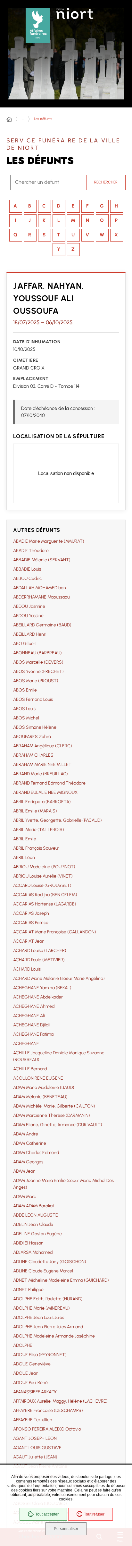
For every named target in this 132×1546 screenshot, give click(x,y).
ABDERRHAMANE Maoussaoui (41, 597)
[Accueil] (9, 119)
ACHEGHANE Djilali (31, 1025)
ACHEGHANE (26, 1043)
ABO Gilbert (25, 643)
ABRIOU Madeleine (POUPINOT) (44, 867)
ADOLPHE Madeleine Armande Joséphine (54, 1336)
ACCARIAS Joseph (31, 913)
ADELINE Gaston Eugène (37, 1233)
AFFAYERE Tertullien (32, 1420)
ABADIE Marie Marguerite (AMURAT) (48, 541)
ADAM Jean (24, 1171)
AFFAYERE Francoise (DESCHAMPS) (48, 1410)
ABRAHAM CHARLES (33, 755)
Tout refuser (94, 1514)
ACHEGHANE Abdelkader (38, 997)
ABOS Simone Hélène (34, 727)
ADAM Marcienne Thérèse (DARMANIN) (51, 1115)
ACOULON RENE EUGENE (38, 1078)
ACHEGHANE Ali (29, 1015)
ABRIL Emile (24, 839)
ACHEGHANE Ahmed (33, 1006)
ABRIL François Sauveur (36, 848)
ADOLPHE (22, 1345)
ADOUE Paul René (30, 1382)
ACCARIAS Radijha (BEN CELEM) (45, 894)
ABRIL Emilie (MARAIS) (35, 811)
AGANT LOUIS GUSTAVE (37, 1447)
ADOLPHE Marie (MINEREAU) (41, 1308)
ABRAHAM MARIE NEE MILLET (42, 764)
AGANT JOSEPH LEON (35, 1438)
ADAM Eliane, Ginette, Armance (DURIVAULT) (57, 1124)
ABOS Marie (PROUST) (35, 681)
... (23, 119)
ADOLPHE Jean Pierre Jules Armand (48, 1326)
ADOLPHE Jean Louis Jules (38, 1317)
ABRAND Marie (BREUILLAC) (40, 774)
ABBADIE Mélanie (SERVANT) (41, 560)
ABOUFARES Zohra (32, 736)
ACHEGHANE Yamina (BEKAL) (42, 987)
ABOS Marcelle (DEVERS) (38, 662)
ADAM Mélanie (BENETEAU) (40, 1097)
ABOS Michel (26, 718)
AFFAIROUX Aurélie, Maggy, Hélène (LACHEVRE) (60, 1401)
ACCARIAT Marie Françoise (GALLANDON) (54, 932)
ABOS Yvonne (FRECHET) (38, 671)
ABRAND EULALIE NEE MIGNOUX (45, 792)
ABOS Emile (25, 690)
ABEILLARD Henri (29, 634)
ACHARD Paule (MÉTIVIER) (39, 960)
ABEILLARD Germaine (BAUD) (42, 625)
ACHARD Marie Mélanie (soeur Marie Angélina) (59, 978)
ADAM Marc (24, 1196)
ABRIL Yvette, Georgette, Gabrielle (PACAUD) (57, 820)
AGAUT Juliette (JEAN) (35, 1457)
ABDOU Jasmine (29, 606)
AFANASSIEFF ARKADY (35, 1392)
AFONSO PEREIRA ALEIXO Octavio (47, 1429)
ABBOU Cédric (27, 578)
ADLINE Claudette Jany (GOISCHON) (49, 1261)
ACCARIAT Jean (29, 941)
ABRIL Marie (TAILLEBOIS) (38, 829)
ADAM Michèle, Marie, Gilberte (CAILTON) (54, 1106)
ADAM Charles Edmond (36, 1152)
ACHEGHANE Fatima (33, 1034)
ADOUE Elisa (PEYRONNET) (40, 1354)
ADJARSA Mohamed (33, 1252)
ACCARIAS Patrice (30, 922)
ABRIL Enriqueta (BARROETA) (42, 801)
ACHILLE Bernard (30, 1069)
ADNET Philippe (28, 1289)
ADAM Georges (28, 1162)
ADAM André (25, 1134)
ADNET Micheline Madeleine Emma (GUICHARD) (61, 1280)
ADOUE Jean (25, 1373)
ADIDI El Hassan (28, 1243)
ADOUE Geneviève (32, 1364)
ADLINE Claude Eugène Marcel (43, 1271)
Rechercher (106, 182)
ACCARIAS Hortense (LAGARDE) (44, 904)
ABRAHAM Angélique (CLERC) (42, 746)
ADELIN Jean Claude (33, 1224)
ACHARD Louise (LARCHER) (39, 950)
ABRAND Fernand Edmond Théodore (49, 783)
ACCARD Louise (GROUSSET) (42, 885)
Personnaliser (66, 1528)
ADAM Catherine (29, 1143)
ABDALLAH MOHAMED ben (39, 587)
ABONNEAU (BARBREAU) (37, 653)
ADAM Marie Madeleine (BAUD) (43, 1087)
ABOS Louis (24, 708)
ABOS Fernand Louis (33, 699)
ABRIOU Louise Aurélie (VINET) (43, 876)
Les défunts (43, 119)
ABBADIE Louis (27, 569)
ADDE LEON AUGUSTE (35, 1215)
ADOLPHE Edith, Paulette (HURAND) (48, 1299)
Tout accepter (47, 1514)
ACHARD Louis (27, 969)
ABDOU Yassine (28, 615)
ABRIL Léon (24, 857)
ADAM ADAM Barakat (33, 1206)
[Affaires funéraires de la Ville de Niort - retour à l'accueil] (38, 24)
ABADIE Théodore (31, 550)
